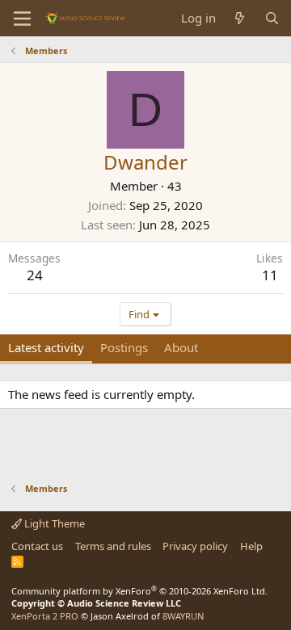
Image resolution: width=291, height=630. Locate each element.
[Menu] (22, 18)
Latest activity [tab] (46, 347)
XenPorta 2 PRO (44, 616)
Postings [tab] (124, 347)
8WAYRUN (183, 616)
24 (35, 275)
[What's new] (239, 18)
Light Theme (53, 523)
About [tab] (181, 347)
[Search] (272, 18)
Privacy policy (195, 546)
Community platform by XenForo (139, 591)
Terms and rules (113, 546)
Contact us (37, 546)
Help (251, 546)
